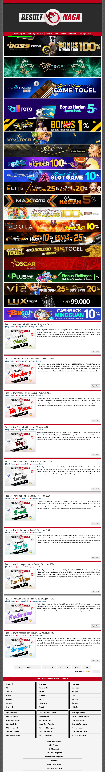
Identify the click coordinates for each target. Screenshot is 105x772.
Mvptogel (9, 703)
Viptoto (41, 692)
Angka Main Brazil (37, 498)
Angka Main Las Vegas (39, 567)
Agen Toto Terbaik (78, 720)
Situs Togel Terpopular (47, 728)
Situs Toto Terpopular (79, 724)
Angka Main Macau (37, 395)
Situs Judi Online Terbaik (47, 713)
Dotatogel (9, 684)
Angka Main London (38, 464)
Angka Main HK (36, 361)
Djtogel (8, 688)
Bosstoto (42, 696)
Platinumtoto (43, 688)
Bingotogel (75, 688)
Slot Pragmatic (54, 749)
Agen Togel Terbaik (54, 741)
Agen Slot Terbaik (45, 720)
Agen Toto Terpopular (79, 732)
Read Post (95, 352)
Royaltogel (42, 684)
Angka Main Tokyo (37, 430)
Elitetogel (9, 707)
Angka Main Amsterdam (39, 601)
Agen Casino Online (54, 764)
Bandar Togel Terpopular (80, 716)
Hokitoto (74, 707)
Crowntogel (43, 707)
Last (86, 667)
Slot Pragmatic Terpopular (54, 757)
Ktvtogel (9, 692)
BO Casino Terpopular (54, 768)
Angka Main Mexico (37, 327)
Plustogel (74, 699)
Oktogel (8, 696)
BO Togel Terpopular (78, 736)
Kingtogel (74, 703)
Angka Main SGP (37, 635)
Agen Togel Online (45, 736)
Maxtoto (42, 699)
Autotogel (9, 699)
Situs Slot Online (11, 724)
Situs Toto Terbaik (45, 732)
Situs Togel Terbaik (78, 713)
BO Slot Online (44, 716)
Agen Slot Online (12, 713)
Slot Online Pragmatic (54, 753)
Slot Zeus (54, 760)
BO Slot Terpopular (12, 728)
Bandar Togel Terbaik (46, 724)
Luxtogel (74, 692)
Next (76, 667)
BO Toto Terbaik (77, 728)
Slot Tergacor (54, 745)
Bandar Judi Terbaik (13, 720)
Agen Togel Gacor (12, 716)
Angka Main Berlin (37, 532)
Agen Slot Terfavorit (13, 736)
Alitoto (73, 696)
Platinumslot (43, 703)
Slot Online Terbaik (12, 732)
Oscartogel (75, 684)
